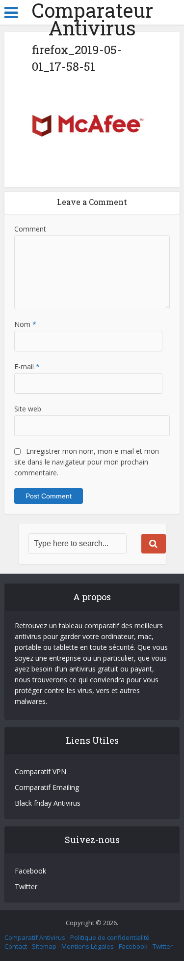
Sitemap (44, 946)
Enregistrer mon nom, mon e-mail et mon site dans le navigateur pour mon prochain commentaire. (86, 461)
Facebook (30, 870)
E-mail (27, 366)
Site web (27, 408)
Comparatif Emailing (47, 787)
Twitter (26, 886)
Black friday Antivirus (47, 803)
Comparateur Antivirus (92, 19)
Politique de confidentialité (110, 937)
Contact (15, 946)
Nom (25, 324)
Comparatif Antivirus (34, 937)
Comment (30, 228)
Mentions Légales (87, 946)
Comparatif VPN (40, 771)
